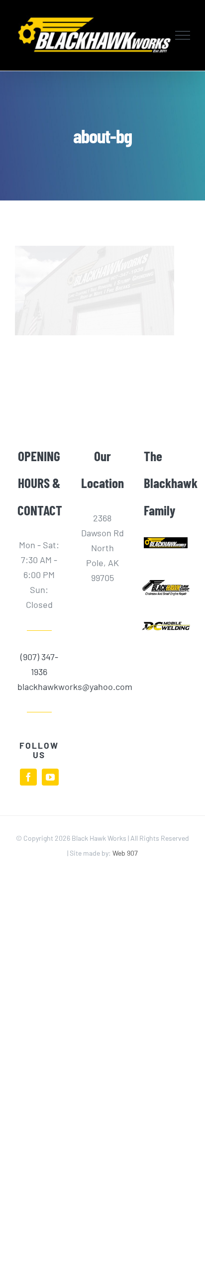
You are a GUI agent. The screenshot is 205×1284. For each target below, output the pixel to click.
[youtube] (50, 777)
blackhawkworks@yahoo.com (39, 686)
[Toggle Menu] (183, 35)
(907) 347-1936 (39, 664)
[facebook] (28, 777)
